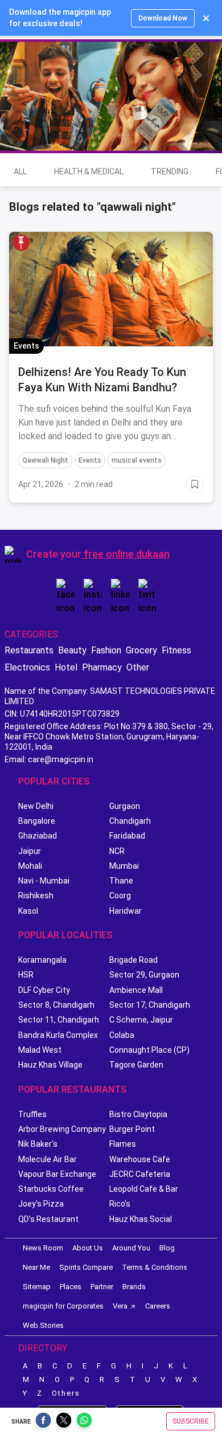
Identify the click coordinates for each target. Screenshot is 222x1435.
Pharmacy (102, 667)
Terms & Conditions (154, 1267)
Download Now (162, 18)
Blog (167, 1248)
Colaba (121, 1035)
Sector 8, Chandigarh (56, 1004)
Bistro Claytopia (138, 1114)
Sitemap (37, 1286)
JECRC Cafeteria (139, 1174)
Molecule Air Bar (47, 1159)
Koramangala (42, 959)
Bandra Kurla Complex (58, 1035)
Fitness (176, 650)
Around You (131, 1248)
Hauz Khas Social (140, 1219)
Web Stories (43, 1325)
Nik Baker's (37, 1143)
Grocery (141, 650)
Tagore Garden (136, 1064)
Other (137, 667)
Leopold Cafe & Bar (143, 1188)
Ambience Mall (136, 990)
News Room (43, 1248)
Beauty (72, 650)
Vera (120, 1306)
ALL (20, 171)
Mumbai (124, 865)
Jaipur (29, 851)
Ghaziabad (37, 835)
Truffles (32, 1114)
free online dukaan (127, 554)
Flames (122, 1143)
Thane (121, 880)
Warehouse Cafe (139, 1159)
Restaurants (29, 650)
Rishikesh (36, 895)
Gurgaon (124, 806)
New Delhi (36, 806)
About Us (87, 1248)
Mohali (30, 865)
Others (66, 1393)
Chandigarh (130, 820)
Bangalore (36, 820)
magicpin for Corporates (63, 1306)
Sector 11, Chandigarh (58, 1019)
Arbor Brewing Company (62, 1129)
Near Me (36, 1267)
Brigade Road (133, 959)
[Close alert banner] (206, 18)
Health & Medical (89, 171)
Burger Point (132, 1129)
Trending (169, 171)
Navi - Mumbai (43, 880)
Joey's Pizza (41, 1203)
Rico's (119, 1203)
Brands (134, 1286)
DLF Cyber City (44, 990)
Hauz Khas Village (50, 1064)
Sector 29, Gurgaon (144, 974)
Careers (157, 1306)
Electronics (27, 667)
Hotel (66, 667)
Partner (102, 1286)
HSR (26, 974)
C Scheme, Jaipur (141, 1019)
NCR (117, 851)
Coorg (120, 895)
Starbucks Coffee (51, 1188)
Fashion (106, 650)
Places (70, 1286)
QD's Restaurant (48, 1219)
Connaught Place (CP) (149, 1049)
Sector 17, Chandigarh (149, 1004)
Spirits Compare (86, 1267)
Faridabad (127, 835)
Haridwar (125, 910)
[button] (21, 242)
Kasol (28, 910)
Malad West (39, 1049)
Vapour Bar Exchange (57, 1174)
